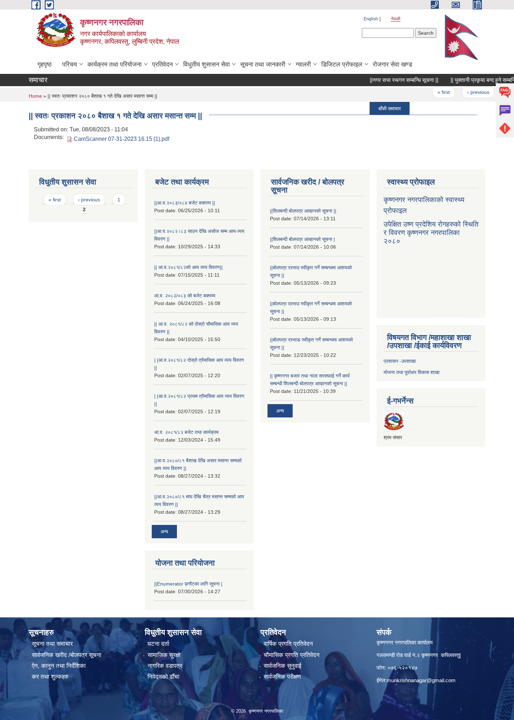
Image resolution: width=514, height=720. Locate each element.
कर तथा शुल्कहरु (50, 676)
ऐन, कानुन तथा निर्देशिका (59, 666)
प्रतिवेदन (162, 64)
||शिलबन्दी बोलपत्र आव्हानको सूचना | (302, 239)
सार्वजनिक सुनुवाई (282, 666)
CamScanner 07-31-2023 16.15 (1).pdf (121, 139)
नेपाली (395, 18)
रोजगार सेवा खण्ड (392, 64)
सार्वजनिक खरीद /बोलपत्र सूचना (66, 655)
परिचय (69, 64)
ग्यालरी (303, 64)
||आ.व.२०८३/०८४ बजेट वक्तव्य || (184, 203)
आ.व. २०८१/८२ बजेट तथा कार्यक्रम (186, 432)
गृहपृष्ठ (44, 64)
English (371, 18)
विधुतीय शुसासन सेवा (206, 64)
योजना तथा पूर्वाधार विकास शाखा (412, 372)
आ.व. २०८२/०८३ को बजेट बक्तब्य (184, 295)
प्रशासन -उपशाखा (400, 361)
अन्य (164, 531)
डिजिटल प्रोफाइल (341, 64)
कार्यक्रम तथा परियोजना (114, 64)
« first (432, 92)
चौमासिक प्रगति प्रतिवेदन (292, 655)
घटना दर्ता (158, 644)
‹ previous (467, 92)
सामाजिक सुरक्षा (164, 655)
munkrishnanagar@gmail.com (421, 680)
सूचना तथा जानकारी (262, 64)
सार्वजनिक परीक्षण (282, 676)
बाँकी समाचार (378, 108)
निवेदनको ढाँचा (163, 676)
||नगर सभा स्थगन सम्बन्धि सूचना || (392, 80)
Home (35, 96)
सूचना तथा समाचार (52, 644)
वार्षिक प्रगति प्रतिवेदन (288, 644)
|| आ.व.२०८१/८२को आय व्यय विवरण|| (188, 267)
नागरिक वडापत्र (165, 666)
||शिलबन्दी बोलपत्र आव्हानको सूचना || (303, 211)
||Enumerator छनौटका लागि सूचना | (188, 584)
